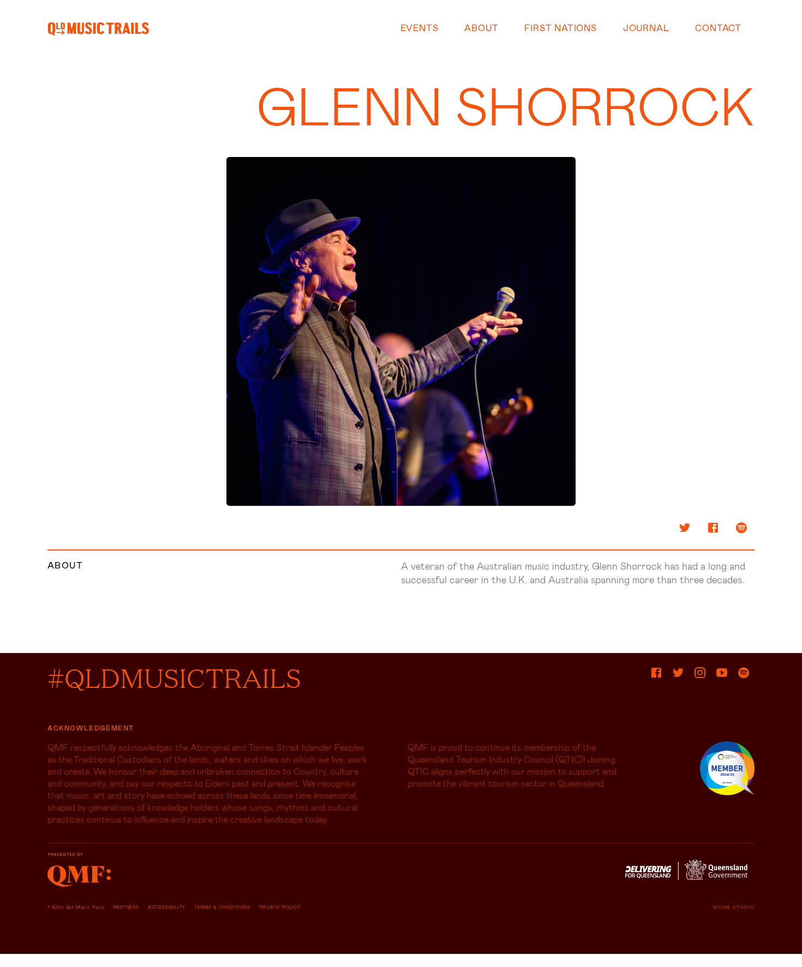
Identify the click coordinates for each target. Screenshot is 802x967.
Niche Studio (734, 907)
